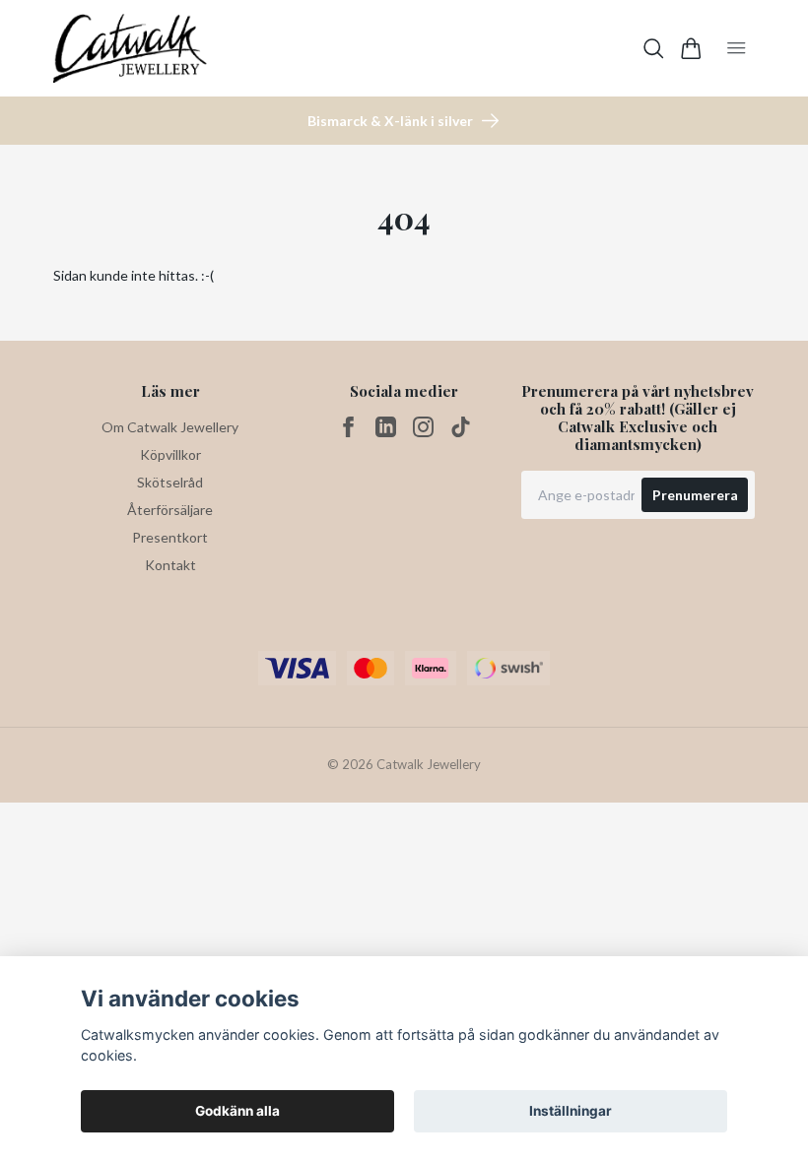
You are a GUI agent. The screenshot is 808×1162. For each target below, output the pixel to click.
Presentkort (170, 537)
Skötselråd (170, 482)
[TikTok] (460, 427)
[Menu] (736, 48)
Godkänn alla (237, 1111)
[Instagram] (423, 427)
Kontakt (170, 564)
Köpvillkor (170, 454)
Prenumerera (695, 494)
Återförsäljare (170, 509)
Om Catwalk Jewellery (169, 427)
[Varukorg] (691, 48)
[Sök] (654, 48)
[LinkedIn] (385, 427)
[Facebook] (348, 427)
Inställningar (570, 1111)
